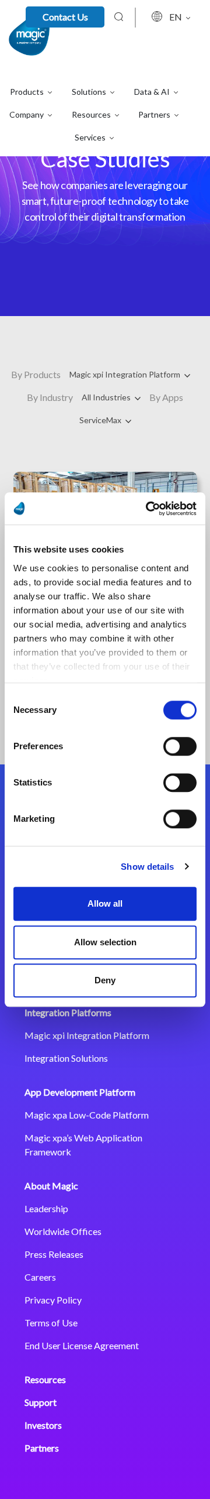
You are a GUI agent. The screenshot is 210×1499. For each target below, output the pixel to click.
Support (40, 1402)
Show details (147, 867)
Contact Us (65, 16)
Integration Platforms (67, 1012)
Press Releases (53, 1254)
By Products (36, 374)
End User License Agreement (81, 1345)
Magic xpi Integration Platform (125, 374)
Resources (45, 1379)
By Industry (50, 397)
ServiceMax (101, 420)
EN (176, 16)
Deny (105, 980)
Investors (43, 1425)
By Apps (166, 397)
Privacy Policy (53, 1299)
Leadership (46, 1208)
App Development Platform (79, 1091)
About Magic (51, 1185)
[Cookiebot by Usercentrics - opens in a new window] (148, 508)
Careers (40, 1276)
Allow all (105, 903)
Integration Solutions (66, 1058)
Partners (41, 1447)
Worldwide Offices (63, 1231)
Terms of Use (51, 1322)
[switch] (180, 746)
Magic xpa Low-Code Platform (86, 1114)
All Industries (107, 397)
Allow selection (105, 942)
